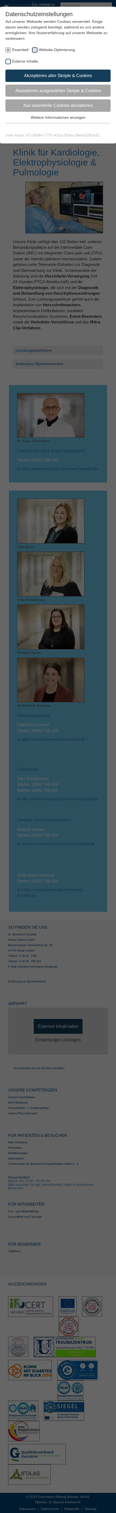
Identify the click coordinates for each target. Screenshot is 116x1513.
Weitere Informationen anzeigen (58, 117)
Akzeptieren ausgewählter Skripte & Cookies (58, 90)
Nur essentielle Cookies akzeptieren (58, 105)
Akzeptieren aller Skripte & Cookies (58, 75)
